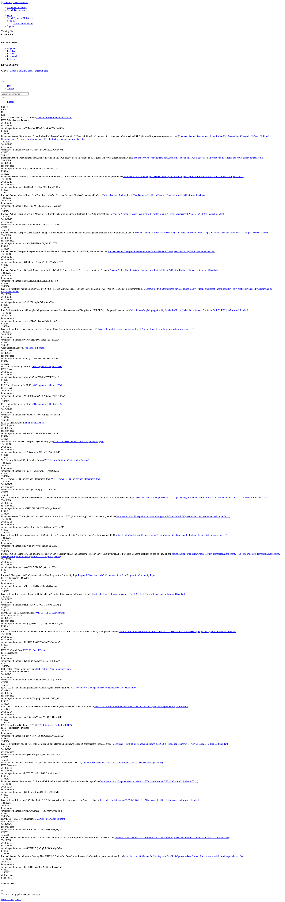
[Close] (2, 890)
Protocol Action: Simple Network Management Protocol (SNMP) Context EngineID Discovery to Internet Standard (163, 270)
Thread (10, 88)
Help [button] (9, 15)
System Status (41, 70)
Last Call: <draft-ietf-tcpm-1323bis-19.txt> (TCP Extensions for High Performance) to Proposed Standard (149, 800)
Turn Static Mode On (23, 23)
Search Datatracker (16, 10)
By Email (28, 70)
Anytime (11, 48)
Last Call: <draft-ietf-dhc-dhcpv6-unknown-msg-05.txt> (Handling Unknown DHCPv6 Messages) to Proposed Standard (171, 744)
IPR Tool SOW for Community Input (53, 669)
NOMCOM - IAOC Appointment (49, 819)
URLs (18, 899)
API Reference (28, 18)
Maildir (10, 899)
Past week (12, 53)
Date (9, 86)
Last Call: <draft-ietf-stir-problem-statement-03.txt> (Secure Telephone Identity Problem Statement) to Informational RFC (171, 535)
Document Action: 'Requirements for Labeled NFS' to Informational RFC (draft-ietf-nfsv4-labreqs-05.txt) (149, 781)
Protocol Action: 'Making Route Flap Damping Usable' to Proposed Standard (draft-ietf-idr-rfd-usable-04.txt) (154, 195)
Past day (11, 51)
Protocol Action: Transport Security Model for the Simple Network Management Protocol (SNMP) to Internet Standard (168, 214)
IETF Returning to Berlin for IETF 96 (54, 725)
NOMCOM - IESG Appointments (49, 612)
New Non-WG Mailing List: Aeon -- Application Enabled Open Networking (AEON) (122, 762)
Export (10, 102)
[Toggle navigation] (29, 3)
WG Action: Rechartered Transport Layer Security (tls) (78, 441)
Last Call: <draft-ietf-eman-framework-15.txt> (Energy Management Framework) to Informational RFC (146, 329)
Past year (11, 59)
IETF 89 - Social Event (34, 650)
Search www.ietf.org (17, 7)
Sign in (10, 26)
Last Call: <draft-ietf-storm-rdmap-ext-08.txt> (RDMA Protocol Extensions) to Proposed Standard (139, 594)
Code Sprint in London (34, 347)
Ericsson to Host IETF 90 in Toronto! (54, 117)
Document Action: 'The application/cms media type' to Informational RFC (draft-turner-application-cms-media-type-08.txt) (173, 516)
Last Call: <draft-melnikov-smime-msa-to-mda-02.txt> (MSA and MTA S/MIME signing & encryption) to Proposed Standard (177, 631)
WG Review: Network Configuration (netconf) (67, 460)
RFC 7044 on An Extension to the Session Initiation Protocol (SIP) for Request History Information (141, 706)
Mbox (4, 899)
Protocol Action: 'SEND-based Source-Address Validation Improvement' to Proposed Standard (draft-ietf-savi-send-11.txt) (172, 837)
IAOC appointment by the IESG (47, 366)
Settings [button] (11, 21)
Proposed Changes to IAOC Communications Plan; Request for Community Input (116, 575)
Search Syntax (14, 18)
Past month (12, 56)
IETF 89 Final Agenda (33, 422)
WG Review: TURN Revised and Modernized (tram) (76, 479)
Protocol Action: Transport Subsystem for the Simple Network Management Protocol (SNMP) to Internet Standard (161, 251)
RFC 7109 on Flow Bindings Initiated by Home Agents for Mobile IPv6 (103, 687)
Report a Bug (16, 70)
